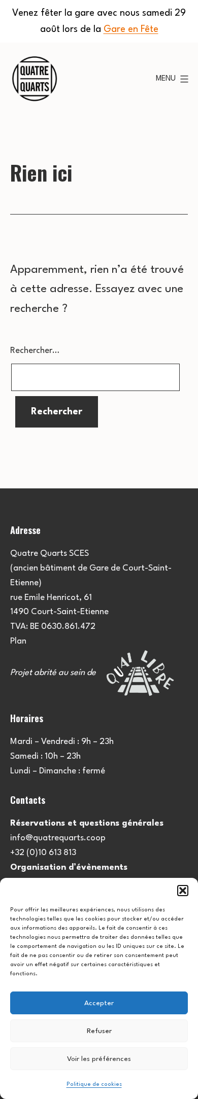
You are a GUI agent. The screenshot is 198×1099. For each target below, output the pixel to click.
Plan (18, 641)
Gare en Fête (131, 29)
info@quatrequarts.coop (58, 838)
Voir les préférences (99, 1058)
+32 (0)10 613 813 (43, 852)
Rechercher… (34, 350)
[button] (183, 890)
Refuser (99, 1031)
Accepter (99, 1003)
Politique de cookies (94, 1084)
